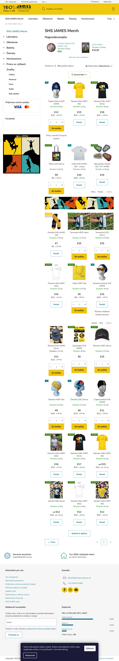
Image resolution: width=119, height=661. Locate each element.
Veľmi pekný (67, 617)
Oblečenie (12, 42)
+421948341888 (75, 583)
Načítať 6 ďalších (79, 533)
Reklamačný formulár (14, 598)
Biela (93, 192)
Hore (53, 542)
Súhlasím (90, 648)
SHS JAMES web (12, 601)
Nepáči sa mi (67, 629)
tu (67, 649)
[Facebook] (64, 590)
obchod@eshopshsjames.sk (79, 578)
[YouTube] (76, 590)
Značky (10, 69)
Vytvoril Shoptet (107, 658)
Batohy (10, 47)
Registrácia (107, 2)
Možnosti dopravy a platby (16, 587)
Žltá (101, 323)
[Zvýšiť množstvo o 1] (62, 122)
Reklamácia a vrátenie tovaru (17, 594)
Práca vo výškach (16, 64)
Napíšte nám (10, 591)
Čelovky (11, 53)
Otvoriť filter (79, 74)
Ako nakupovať (10, 2)
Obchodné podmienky (29, 2)
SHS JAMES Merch (17, 31)
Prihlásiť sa (13, 635)
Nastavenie (30, 655)
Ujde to (65, 623)
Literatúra (12, 36)
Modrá (100, 192)
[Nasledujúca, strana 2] (104, 542)
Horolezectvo (14, 58)
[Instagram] (70, 590)
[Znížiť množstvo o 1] (50, 122)
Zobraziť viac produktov (78, 57)
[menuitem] (14, 19)
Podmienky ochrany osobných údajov (20, 584)
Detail (79, 122)
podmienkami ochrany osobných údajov (41, 629)
